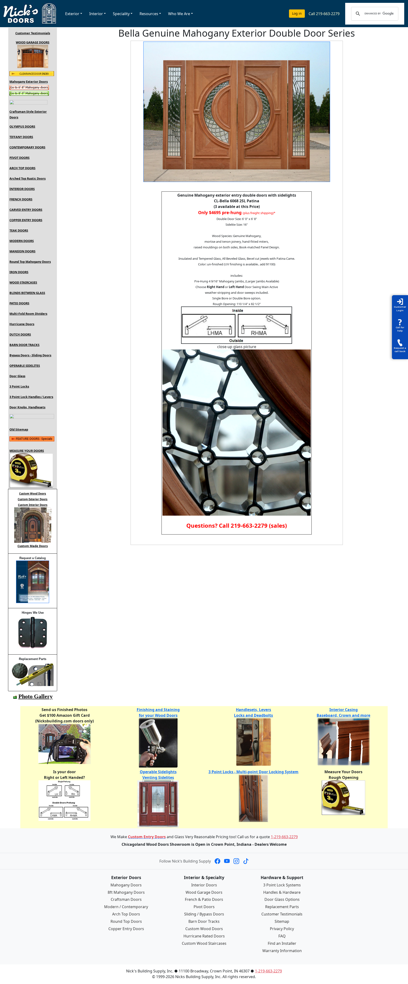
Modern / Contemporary (126, 906)
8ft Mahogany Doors (126, 892)
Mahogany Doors (126, 885)
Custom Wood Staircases (204, 943)
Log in (297, 13)
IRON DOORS (18, 272)
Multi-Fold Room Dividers (28, 313)
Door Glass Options (282, 899)
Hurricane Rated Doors (204, 936)
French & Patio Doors (204, 899)
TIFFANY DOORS (21, 137)
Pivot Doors (204, 906)
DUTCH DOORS (20, 334)
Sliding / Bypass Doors (204, 914)
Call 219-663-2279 (324, 13)
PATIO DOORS (19, 303)
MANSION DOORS (22, 251)
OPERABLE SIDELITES (24, 365)
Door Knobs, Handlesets (27, 407)
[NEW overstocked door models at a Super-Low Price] (31, 438)
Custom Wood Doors (204, 928)
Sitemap (282, 921)
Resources (149, 13)
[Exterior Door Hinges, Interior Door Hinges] (33, 631)
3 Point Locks (19, 386)
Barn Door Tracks (204, 921)
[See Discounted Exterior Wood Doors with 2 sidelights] (31, 73)
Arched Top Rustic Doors (27, 178)
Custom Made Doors (32, 546)
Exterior (72, 13)
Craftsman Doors (126, 899)
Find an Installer (282, 943)
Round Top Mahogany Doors (30, 261)
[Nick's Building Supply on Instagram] (236, 861)
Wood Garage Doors (204, 892)
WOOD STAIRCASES (23, 282)
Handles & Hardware (282, 892)
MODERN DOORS (21, 241)
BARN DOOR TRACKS (24, 345)
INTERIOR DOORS (22, 189)
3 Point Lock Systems (282, 885)
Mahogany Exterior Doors (28, 81)
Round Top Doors (126, 921)
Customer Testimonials (32, 33)
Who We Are (179, 13)
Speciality (121, 13)
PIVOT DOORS (19, 157)
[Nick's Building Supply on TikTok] (246, 861)
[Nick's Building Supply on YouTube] (227, 861)
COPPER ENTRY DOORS (25, 220)
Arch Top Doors (126, 914)
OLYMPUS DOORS (22, 126)
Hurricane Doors (21, 324)
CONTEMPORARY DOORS (27, 147)
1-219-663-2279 (284, 836)
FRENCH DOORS (20, 199)
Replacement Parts (282, 906)
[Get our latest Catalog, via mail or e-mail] (32, 581)
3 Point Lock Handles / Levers (31, 397)
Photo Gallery (35, 696)
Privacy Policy (282, 928)
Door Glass (17, 376)
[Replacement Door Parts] (33, 673)
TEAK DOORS (18, 230)
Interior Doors (204, 885)
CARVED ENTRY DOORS (25, 209)
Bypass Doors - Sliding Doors (30, 355)
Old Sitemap (18, 429)
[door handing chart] (64, 800)
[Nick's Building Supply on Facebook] (217, 861)
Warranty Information (282, 950)
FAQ (282, 936)
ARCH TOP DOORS (22, 168)
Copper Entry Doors (126, 928)
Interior (96, 13)
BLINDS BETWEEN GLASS (27, 293)
